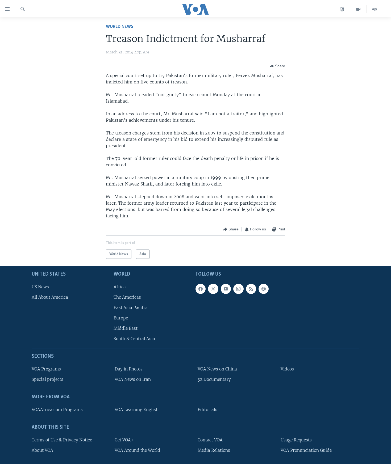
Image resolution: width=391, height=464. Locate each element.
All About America (50, 297)
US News (40, 286)
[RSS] (251, 289)
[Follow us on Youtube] (226, 289)
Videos (287, 369)
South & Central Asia (134, 338)
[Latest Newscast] (374, 9)
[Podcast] (264, 289)
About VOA (42, 450)
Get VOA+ (124, 439)
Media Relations (214, 450)
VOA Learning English (137, 409)
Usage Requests (296, 439)
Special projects (47, 379)
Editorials (207, 409)
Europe (121, 317)
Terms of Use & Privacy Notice (62, 439)
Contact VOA (210, 439)
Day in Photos (129, 369)
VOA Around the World (137, 450)
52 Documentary (214, 379)
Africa (120, 286)
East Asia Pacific (130, 307)
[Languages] (342, 9)
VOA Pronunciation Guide (306, 450)
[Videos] (358, 9)
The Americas (127, 297)
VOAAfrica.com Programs (57, 409)
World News (119, 26)
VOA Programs (46, 369)
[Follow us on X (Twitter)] (213, 289)
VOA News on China (217, 369)
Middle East (126, 328)
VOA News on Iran (133, 379)
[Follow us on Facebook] (201, 289)
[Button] (277, 66)
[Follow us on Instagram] (238, 289)
